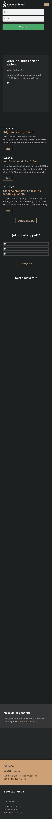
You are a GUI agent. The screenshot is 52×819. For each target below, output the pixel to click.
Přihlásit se (23, 27)
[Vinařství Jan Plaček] (26, 290)
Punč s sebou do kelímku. (20, 161)
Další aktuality (26, 220)
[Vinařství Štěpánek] (26, 336)
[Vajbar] (26, 313)
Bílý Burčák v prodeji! (18, 132)
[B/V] (26, 347)
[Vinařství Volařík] (26, 302)
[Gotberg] (26, 393)
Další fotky (26, 263)
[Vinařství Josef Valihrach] (26, 324)
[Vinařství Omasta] (26, 370)
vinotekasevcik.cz (28, 721)
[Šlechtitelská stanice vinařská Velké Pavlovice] (26, 359)
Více (8, 148)
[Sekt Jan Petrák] (26, 381)
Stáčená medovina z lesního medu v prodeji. (22, 192)
